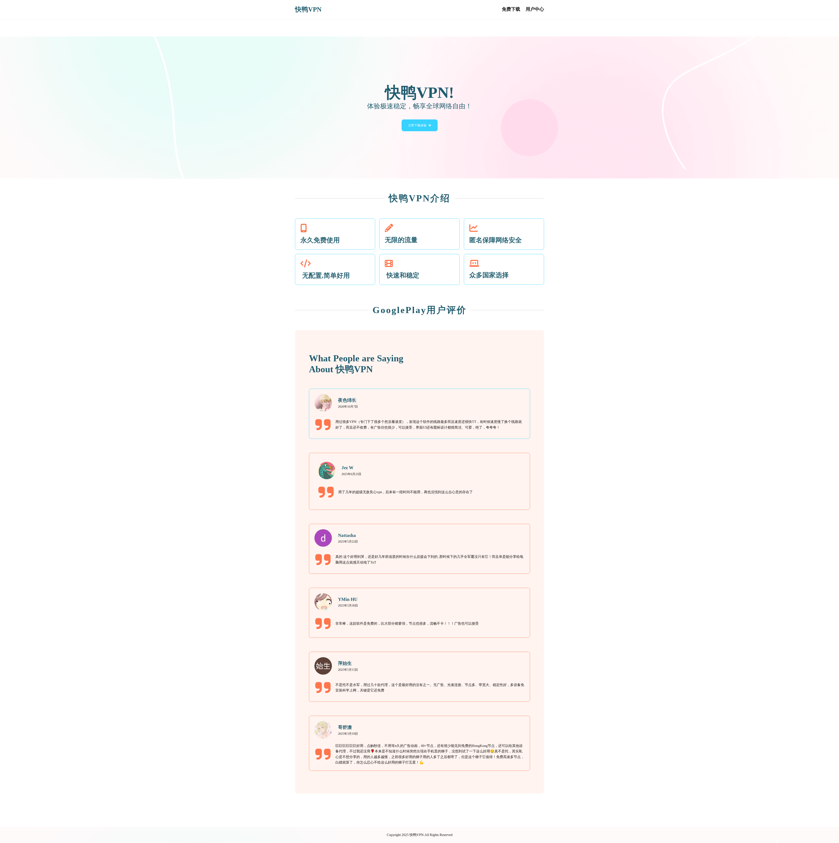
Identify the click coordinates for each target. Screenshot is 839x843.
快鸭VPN (308, 9)
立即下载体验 (417, 125)
